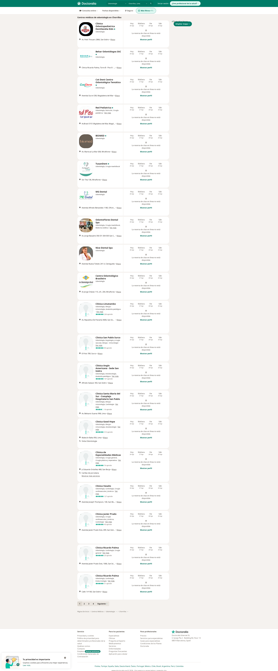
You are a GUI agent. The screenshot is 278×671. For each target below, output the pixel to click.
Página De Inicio (83, 611)
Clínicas (112, 638)
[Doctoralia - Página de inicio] (91, 3)
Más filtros (146, 10)
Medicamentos (115, 643)
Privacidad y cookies (85, 635)
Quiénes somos (83, 646)
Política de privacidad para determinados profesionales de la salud (91, 641)
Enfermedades (115, 649)
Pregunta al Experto (117, 641)
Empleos (88, 651)
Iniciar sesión (163, 3)
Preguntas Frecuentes (118, 651)
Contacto (81, 649)
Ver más (107, 113)
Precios (143, 635)
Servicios (112, 646)
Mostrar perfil (146, 39)
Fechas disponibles (110, 10)
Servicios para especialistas (151, 638)
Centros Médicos (97, 611)
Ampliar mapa (181, 24)
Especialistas (114, 635)
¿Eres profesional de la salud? (184, 3)
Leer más (26, 665)
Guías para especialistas (150, 641)
